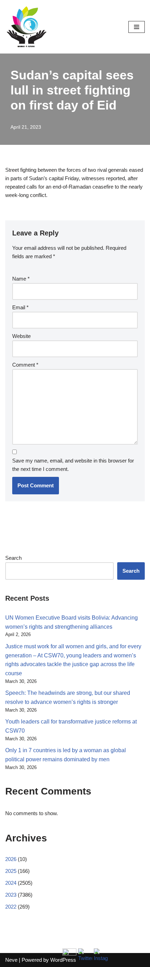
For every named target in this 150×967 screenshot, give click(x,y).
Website (21, 336)
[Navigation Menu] (136, 27)
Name (21, 279)
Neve (11, 960)
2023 (10, 895)
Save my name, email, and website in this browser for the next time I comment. (73, 465)
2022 (10, 907)
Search (13, 558)
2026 (10, 859)
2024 (10, 883)
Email (20, 307)
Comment (25, 365)
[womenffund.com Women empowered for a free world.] (26, 27)
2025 (10, 871)
